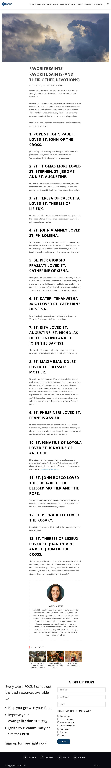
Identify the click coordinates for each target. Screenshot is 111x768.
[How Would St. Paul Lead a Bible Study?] (55, 656)
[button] (108, 4)
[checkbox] (81, 725)
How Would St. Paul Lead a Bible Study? (55, 665)
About (96, 765)
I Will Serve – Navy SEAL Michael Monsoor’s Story (37, 665)
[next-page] (36, 653)
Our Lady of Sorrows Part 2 (73, 664)
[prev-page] (31, 653)
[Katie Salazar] (55, 593)
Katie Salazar (56, 85)
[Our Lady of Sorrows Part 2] (73, 656)
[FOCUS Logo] (7, 4)
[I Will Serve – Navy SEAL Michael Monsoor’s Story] (37, 656)
